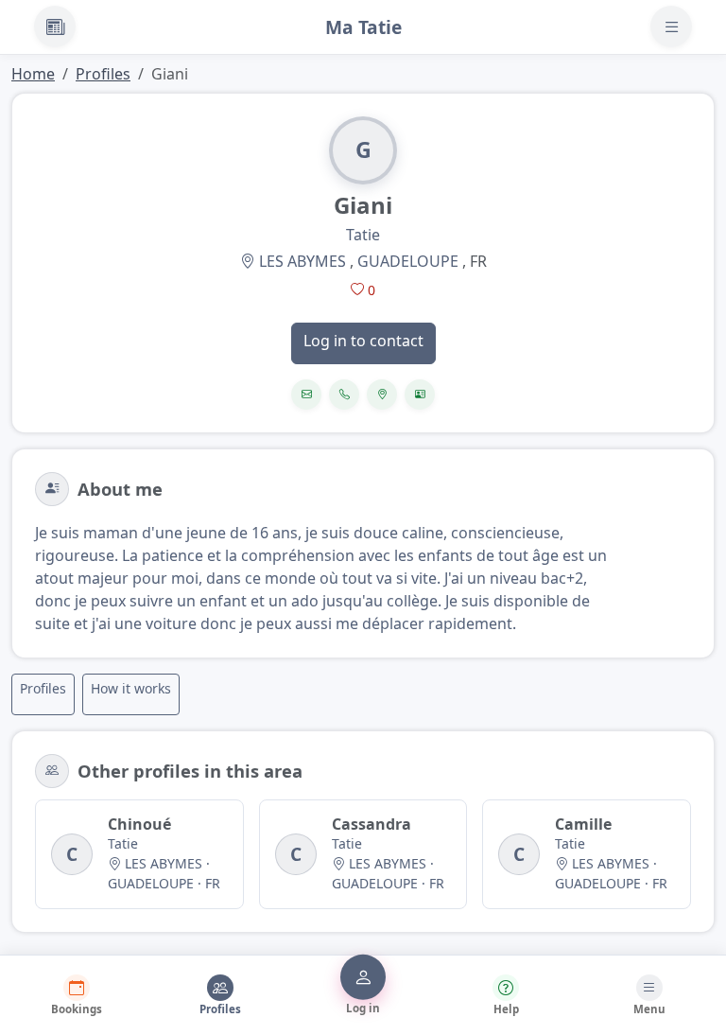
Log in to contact (363, 340)
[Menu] (671, 26)
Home (33, 73)
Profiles (103, 73)
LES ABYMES (302, 261)
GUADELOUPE (407, 261)
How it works (131, 688)
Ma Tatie (363, 27)
